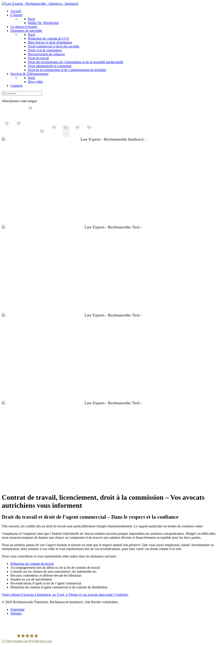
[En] (54, 135)
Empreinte (17, 609)
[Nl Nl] (7, 135)
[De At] (42, 135)
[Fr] (66, 135)
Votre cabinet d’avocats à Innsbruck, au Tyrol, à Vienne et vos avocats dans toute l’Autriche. (65, 594)
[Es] (77, 135)
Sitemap (16, 613)
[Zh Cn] (30, 135)
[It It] (19, 135)
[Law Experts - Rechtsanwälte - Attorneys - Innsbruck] (40, 3)
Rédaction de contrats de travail (32, 563)
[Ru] (89, 135)
